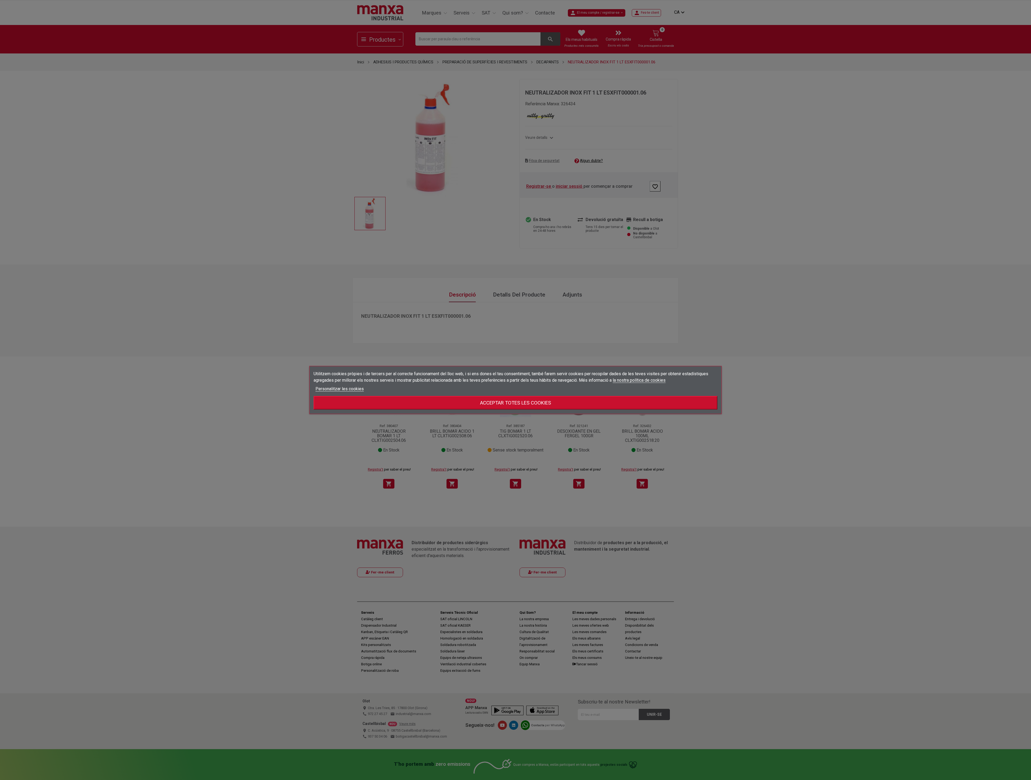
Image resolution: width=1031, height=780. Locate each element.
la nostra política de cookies (639, 380)
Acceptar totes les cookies (515, 403)
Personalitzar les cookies (339, 388)
